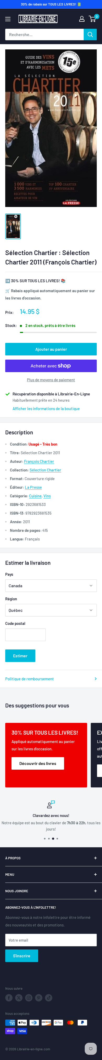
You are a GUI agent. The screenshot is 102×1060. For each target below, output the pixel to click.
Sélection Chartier (45, 470)
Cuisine (35, 495)
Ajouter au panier (51, 349)
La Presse (33, 487)
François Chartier (39, 461)
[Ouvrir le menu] (7, 19)
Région (11, 598)
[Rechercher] (90, 34)
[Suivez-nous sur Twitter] (18, 997)
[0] (92, 19)
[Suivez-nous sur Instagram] (28, 997)
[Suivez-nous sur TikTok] (48, 997)
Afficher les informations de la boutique (46, 408)
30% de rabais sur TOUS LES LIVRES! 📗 (51, 4)
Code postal (15, 623)
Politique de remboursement (29, 678)
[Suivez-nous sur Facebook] (9, 997)
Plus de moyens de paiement (51, 379)
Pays (9, 574)
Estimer (20, 655)
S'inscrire (21, 955)
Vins (47, 495)
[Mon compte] (81, 19)
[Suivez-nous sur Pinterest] (38, 997)
